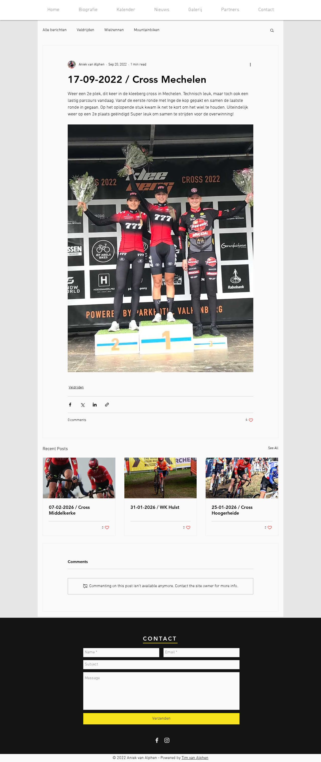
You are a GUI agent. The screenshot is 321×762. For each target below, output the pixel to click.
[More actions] (250, 64)
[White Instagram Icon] (167, 740)
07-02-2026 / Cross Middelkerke (69, 510)
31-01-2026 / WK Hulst (154, 507)
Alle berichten (55, 30)
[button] (272, 30)
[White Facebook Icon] (156, 740)
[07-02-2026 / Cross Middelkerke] (79, 478)
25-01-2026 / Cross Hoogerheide (232, 510)
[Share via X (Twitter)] (82, 404)
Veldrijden (85, 30)
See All (273, 448)
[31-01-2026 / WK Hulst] (160, 478)
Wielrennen (114, 30)
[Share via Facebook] (70, 404)
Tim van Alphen (195, 757)
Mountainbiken (146, 30)
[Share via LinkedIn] (94, 404)
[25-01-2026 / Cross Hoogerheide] (242, 478)
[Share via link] (107, 404)
